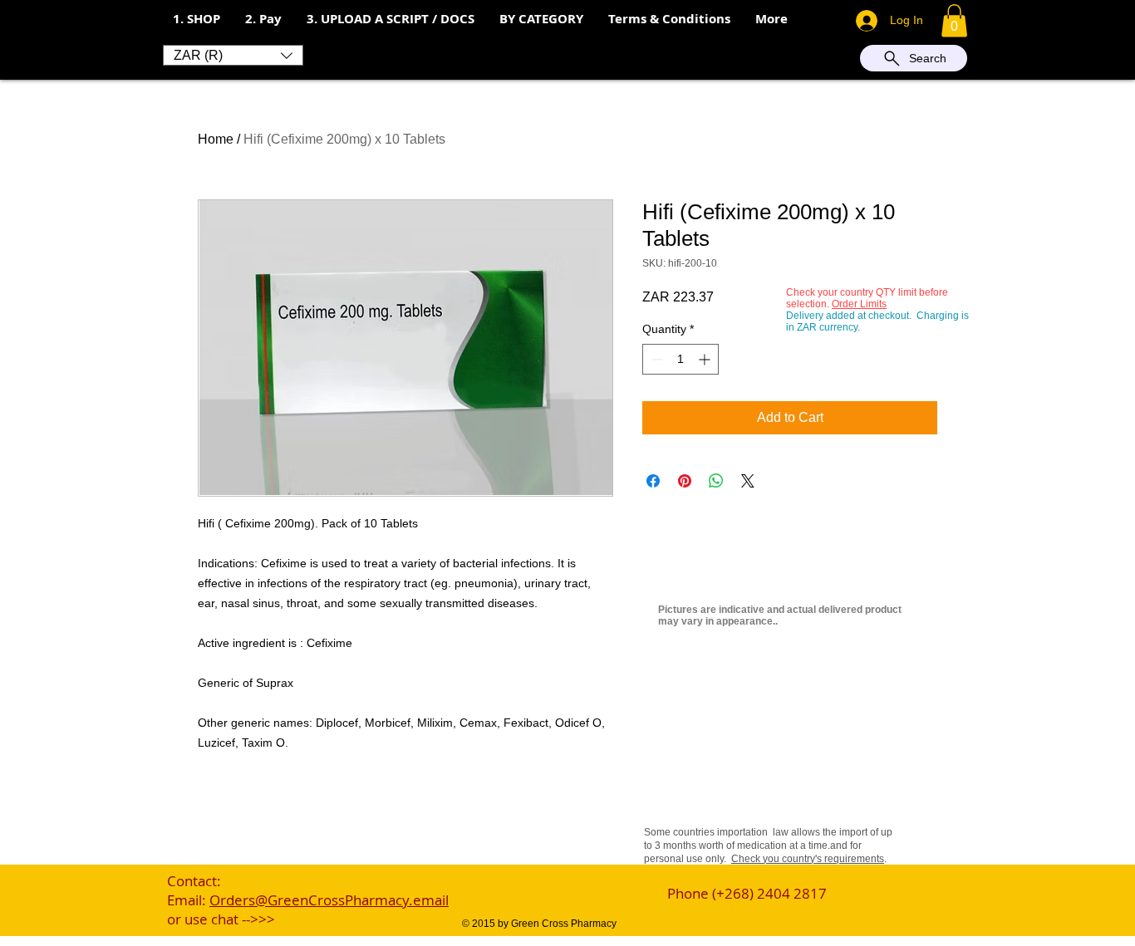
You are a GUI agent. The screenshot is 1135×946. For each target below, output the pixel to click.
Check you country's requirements (807, 859)
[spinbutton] (680, 359)
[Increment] (705, 359)
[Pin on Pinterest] (685, 481)
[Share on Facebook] (653, 481)
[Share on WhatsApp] (716, 481)
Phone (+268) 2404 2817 (747, 893)
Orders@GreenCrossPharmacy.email (329, 899)
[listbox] (233, 55)
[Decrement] (655, 359)
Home (215, 139)
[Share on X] (748, 481)
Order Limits (859, 304)
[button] (263, 19)
